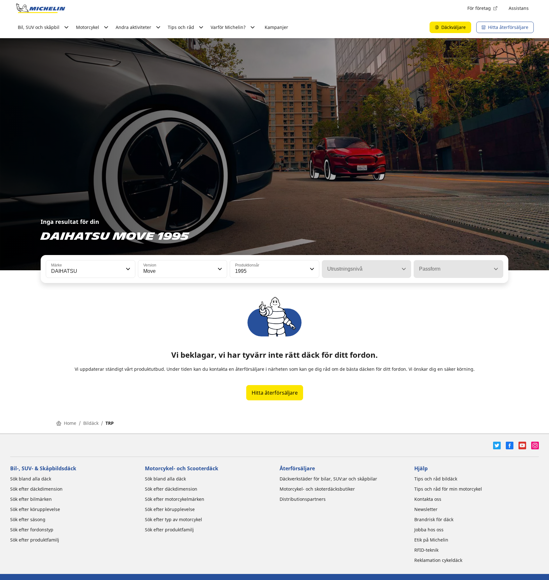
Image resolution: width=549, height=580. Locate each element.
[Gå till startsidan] (40, 8)
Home (70, 423)
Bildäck (90, 423)
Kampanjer (276, 27)
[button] (127, 269)
